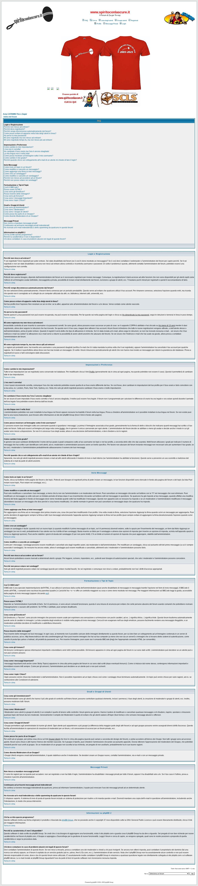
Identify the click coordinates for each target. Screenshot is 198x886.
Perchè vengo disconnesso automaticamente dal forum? (27, 131)
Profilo (99, 24)
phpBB (94, 882)
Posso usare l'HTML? (13, 189)
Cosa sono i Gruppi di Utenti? (16, 212)
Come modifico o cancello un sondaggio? (21, 176)
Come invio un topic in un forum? (18, 167)
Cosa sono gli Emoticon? (14, 192)
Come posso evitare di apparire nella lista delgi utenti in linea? (30, 133)
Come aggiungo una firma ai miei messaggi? (23, 171)
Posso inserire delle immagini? (17, 194)
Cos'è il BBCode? (11, 187)
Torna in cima (9, 269)
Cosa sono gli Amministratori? (16, 207)
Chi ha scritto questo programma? (18, 235)
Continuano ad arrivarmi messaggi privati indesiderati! (26, 225)
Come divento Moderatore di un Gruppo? (21, 216)
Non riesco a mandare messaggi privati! (20, 223)
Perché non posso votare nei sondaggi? (20, 180)
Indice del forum (10, 117)
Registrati (134, 20)
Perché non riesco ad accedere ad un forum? (23, 178)
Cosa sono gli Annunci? (14, 196)
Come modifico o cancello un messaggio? (21, 169)
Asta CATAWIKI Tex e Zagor (15, 114)
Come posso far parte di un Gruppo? (19, 214)
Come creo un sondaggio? (15, 174)
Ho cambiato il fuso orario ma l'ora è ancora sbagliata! (26, 151)
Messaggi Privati (111, 24)
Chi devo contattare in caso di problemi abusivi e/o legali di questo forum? (35, 239)
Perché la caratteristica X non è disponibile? (22, 237)
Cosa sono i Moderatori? (14, 209)
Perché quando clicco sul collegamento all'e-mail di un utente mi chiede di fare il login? (40, 160)
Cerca (94, 20)
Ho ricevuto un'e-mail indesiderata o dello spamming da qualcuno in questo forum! (38, 227)
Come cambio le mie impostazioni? (18, 147)
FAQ (86, 20)
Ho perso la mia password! (15, 136)
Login (124, 24)
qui (47, 593)
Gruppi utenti (122, 20)
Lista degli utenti (107, 20)
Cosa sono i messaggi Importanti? (18, 198)
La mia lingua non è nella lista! (17, 153)
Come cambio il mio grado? (15, 158)
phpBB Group (67, 820)
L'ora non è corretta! (12, 149)
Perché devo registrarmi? (14, 129)
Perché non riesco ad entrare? (16, 127)
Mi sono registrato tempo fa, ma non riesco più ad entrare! (28, 140)
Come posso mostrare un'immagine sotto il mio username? (28, 156)
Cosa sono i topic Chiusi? (14, 200)
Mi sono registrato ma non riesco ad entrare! (22, 138)
